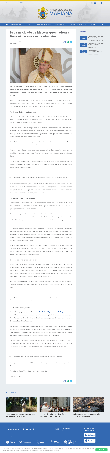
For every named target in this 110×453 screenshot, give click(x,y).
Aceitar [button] (101, 449)
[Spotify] (101, 3)
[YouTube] (95, 3)
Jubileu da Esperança (43, 25)
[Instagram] (91, 3)
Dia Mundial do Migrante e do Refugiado (50, 312)
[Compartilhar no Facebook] (64, 42)
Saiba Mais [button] (57, 451)
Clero (28, 25)
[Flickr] (30, 429)
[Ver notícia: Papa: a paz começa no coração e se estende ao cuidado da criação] (21, 404)
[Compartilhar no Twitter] (71, 42)
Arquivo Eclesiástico (78, 25)
